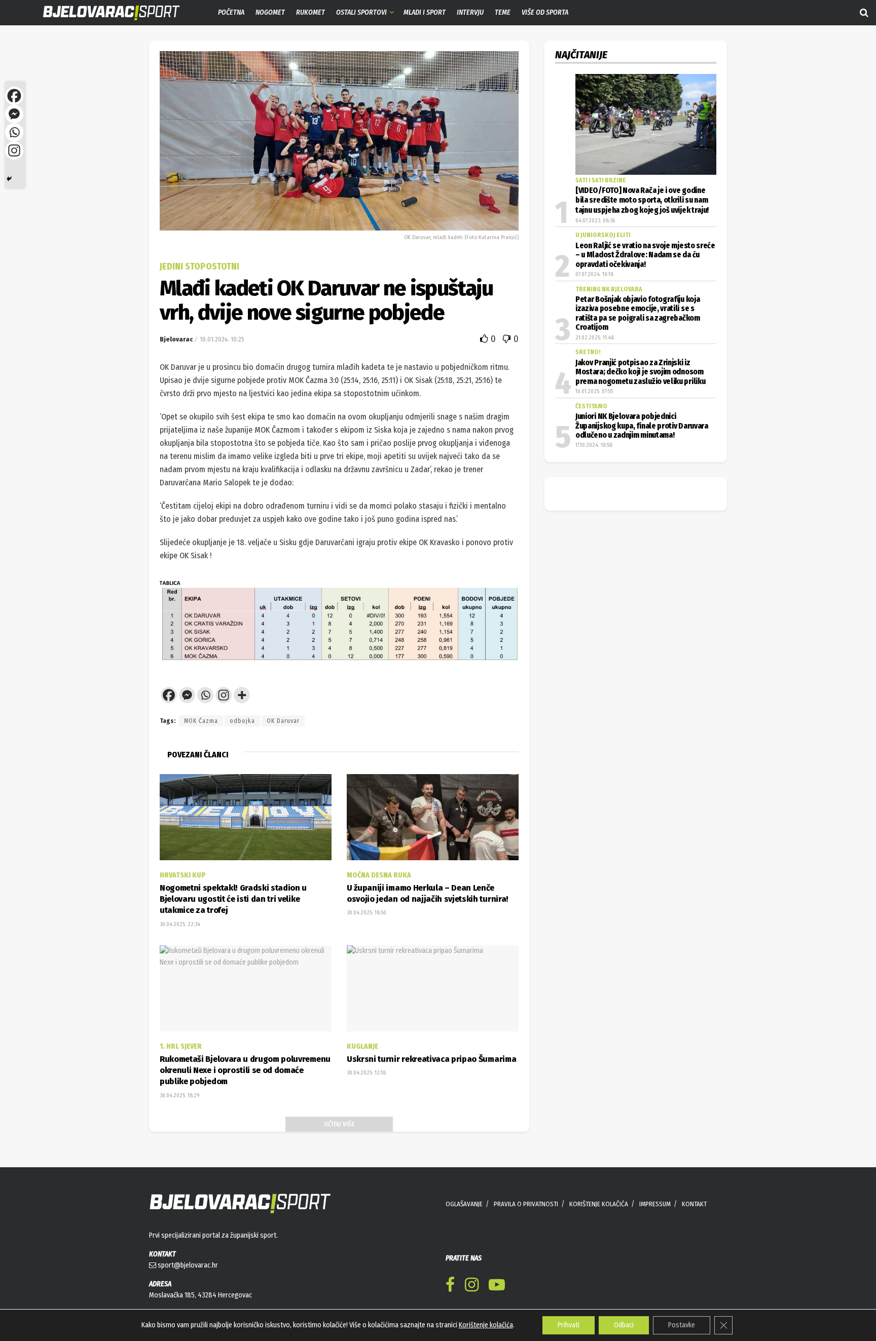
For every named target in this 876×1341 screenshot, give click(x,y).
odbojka (242, 720)
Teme (502, 12)
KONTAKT (694, 1204)
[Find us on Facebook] (450, 1286)
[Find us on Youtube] (497, 1286)
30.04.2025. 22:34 (180, 924)
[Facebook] (169, 695)
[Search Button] (864, 12)
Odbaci (624, 1325)
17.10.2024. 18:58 (593, 445)
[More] (242, 695)
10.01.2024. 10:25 (222, 339)
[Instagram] (223, 695)
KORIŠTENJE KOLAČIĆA (598, 1204)
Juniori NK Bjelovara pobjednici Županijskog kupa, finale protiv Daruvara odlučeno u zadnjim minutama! (641, 426)
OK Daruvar (283, 720)
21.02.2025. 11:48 (594, 337)
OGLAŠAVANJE (464, 1204)
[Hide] (9, 179)
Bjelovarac (176, 339)
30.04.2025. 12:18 (366, 1072)
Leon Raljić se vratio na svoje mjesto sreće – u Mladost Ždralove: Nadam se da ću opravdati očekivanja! (645, 255)
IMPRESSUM (655, 1204)
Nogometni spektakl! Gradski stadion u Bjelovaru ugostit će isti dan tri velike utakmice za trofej (233, 899)
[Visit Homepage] (104, 13)
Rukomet (310, 12)
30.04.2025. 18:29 (179, 1095)
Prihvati (568, 1325)
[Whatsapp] (205, 695)
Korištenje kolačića (486, 1325)
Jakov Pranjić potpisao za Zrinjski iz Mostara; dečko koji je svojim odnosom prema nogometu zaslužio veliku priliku (640, 372)
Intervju (470, 12)
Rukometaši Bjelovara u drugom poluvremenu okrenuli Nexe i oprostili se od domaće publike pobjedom (245, 1070)
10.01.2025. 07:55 (594, 391)
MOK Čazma (201, 720)
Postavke (681, 1325)
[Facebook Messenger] (187, 695)
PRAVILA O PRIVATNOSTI (526, 1204)
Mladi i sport (425, 12)
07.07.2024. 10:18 (594, 274)
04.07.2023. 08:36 (595, 220)
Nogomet (270, 12)
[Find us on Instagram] (472, 1286)
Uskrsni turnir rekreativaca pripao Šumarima (431, 1059)
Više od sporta (545, 12)
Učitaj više (339, 1124)
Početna (231, 12)
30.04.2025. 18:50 (366, 912)
